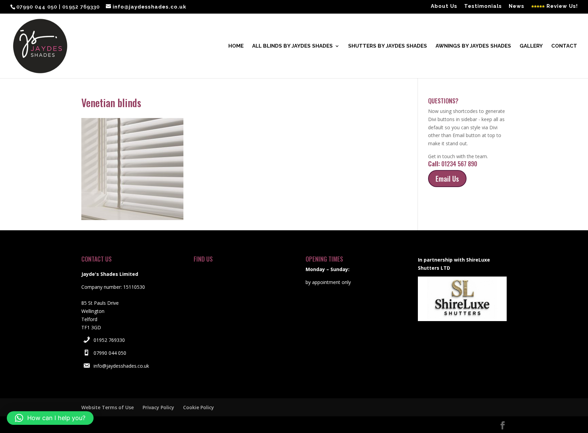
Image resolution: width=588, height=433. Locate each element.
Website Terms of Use (107, 407)
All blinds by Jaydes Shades (292, 46)
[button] (50, 418)
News (516, 6)
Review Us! (561, 6)
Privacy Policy (158, 407)
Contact (564, 46)
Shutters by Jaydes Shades (387, 46)
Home (236, 46)
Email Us (447, 178)
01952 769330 (109, 340)
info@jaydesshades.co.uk (121, 366)
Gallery (531, 46)
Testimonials (483, 6)
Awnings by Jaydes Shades (473, 46)
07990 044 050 (110, 353)
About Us (444, 6)
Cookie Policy (198, 407)
